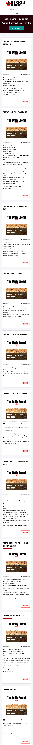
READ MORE (25, 102)
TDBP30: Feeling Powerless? (13, 616)
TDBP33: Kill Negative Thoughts (15, 393)
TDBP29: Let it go (9, 689)
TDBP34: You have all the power (15, 334)
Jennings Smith (16, 585)
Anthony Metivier (11, 81)
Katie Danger (19, 653)
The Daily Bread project (20, 525)
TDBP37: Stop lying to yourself (15, 112)
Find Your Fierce (24, 155)
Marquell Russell (11, 371)
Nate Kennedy (16, 500)
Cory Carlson (15, 427)
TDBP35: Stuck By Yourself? (13, 273)
